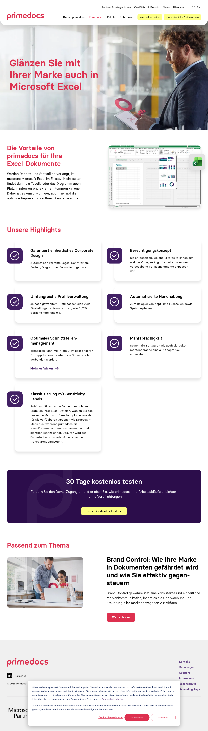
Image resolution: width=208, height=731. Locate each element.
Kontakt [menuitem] (184, 661)
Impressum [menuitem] (186, 678)
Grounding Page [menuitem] (189, 689)
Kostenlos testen (150, 17)
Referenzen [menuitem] (127, 17)
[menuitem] (198, 7)
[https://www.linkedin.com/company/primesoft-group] (9, 673)
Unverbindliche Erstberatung (182, 17)
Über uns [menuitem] (178, 7)
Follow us (20, 675)
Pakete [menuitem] (111, 17)
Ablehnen (163, 717)
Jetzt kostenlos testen (104, 511)
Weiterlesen (121, 617)
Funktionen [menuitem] (96, 17)
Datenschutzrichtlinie (113, 699)
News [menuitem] (166, 7)
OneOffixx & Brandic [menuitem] (146, 7)
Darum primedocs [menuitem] (74, 17)
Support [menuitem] (184, 672)
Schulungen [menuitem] (187, 667)
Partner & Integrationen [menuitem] (116, 7)
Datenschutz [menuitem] (187, 683)
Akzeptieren (137, 717)
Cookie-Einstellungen (110, 717)
